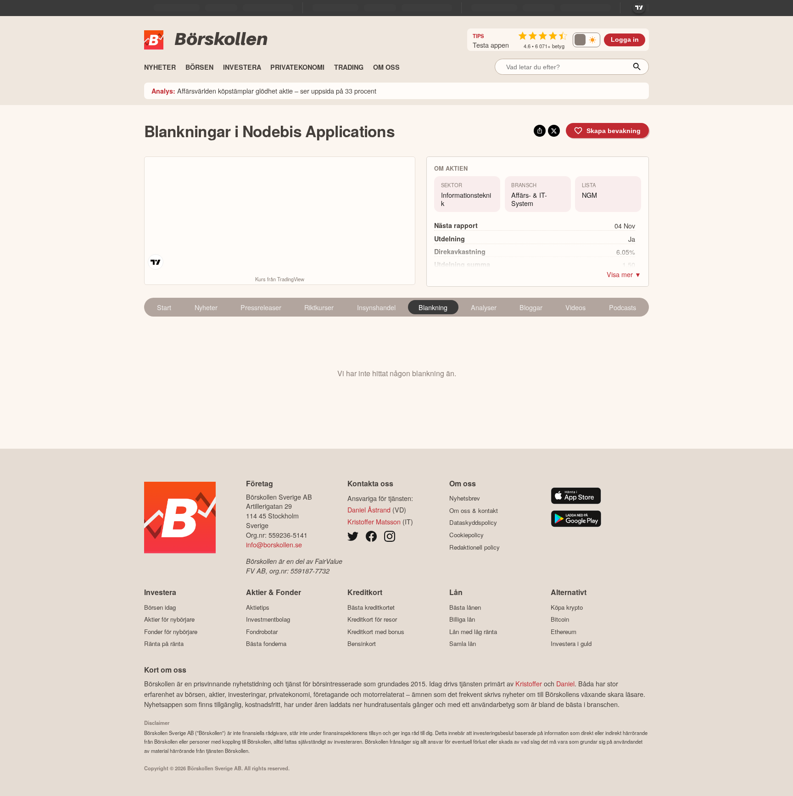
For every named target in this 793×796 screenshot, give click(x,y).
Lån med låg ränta (473, 631)
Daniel (565, 683)
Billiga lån (462, 619)
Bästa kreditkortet (371, 607)
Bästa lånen (465, 607)
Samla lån (462, 644)
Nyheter (206, 307)
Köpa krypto (567, 607)
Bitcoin (560, 619)
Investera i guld (571, 644)
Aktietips (257, 607)
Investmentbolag (268, 619)
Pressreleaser (260, 307)
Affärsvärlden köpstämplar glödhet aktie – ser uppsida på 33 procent (263, 90)
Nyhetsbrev (464, 498)
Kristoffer (528, 683)
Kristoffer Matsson (374, 521)
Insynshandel (376, 307)
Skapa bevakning (613, 130)
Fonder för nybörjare (170, 631)
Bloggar (530, 307)
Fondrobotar (262, 631)
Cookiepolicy (466, 534)
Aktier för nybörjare (169, 619)
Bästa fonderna (266, 644)
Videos (575, 307)
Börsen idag (160, 607)
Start (164, 307)
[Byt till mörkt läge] (586, 40)
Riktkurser (319, 307)
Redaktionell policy (474, 547)
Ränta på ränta (164, 644)
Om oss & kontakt (473, 510)
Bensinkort (361, 644)
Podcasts (622, 307)
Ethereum (563, 631)
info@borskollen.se (274, 544)
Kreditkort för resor (372, 619)
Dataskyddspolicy (473, 522)
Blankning (433, 307)
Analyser (484, 307)
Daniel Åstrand (369, 509)
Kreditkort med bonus (375, 631)
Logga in (625, 39)
